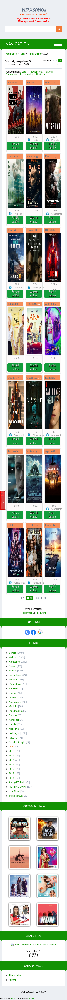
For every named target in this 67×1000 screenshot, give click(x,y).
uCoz (14, 998)
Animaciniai (15, 702)
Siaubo (12, 666)
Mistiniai (13, 706)
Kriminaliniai (15, 688)
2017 (11, 760)
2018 (11, 755)
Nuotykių (13, 679)
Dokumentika (16, 711)
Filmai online (34, 53)
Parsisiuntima (27, 74)
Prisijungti (41, 612)
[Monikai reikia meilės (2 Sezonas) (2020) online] (19, 915)
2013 (11, 778)
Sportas (13, 715)
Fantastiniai (15, 675)
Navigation (17, 44)
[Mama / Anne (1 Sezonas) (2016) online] (19, 886)
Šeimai (12, 693)
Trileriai (12, 670)
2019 (11, 751)
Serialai (13, 652)
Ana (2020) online (36, 303)
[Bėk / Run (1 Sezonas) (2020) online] (48, 915)
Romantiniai (15, 684)
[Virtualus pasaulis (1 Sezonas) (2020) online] (19, 829)
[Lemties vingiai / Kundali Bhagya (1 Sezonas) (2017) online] (48, 858)
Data (23, 71)
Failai (22, 53)
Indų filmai (14, 791)
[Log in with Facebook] (33, 632)
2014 (11, 773)
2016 (11, 764)
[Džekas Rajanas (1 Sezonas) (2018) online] (48, 829)
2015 (11, 769)
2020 (11, 746)
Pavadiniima (36, 71)
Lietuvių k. (14, 733)
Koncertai (14, 719)
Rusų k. (13, 737)
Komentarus (11, 74)
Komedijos (14, 661)
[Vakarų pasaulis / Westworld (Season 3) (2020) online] (19, 858)
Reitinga (48, 71)
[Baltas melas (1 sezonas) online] (48, 886)
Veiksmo (13, 657)
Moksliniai (14, 728)
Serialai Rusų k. (17, 742)
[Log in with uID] (27, 632)
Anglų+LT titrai (16, 782)
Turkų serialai (16, 795)
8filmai (12, 980)
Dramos (13, 697)
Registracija (27, 612)
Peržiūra (40, 74)
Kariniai (13, 724)
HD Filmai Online (17, 787)
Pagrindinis (11, 53)
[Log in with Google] (40, 632)
